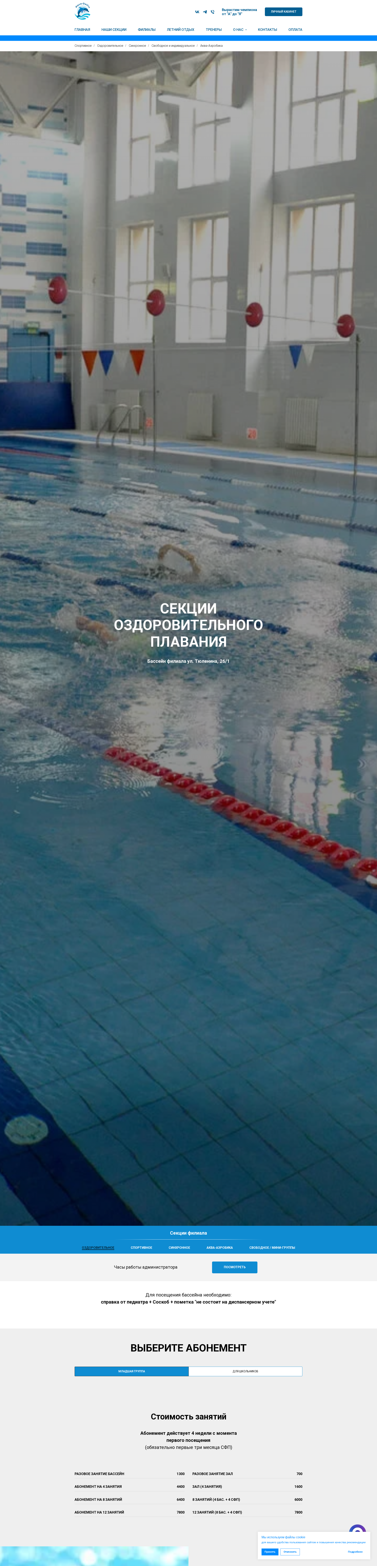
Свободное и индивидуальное (173, 46)
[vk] (197, 11)
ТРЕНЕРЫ (214, 30)
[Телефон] (212, 11)
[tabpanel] (188, 1460)
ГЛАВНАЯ (82, 30)
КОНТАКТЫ (267, 30)
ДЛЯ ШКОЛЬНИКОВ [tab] (245, 1371)
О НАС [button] (238, 30)
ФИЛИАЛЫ (147, 30)
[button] (234, 1267)
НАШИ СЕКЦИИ (114, 30)
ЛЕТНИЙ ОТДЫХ (180, 30)
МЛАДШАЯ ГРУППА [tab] (131, 1371)
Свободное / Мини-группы (272, 1248)
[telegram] (204, 11)
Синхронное (137, 46)
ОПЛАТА (295, 30)
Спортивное (83, 46)
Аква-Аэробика (211, 46)
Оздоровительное (110, 46)
